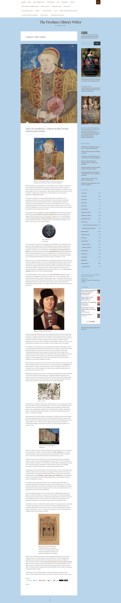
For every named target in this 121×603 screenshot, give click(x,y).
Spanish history (84, 250)
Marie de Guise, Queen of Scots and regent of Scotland (58, 561)
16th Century (84, 193)
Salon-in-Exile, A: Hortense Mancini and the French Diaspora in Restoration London (89, 292)
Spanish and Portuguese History (68, 10)
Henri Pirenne (85, 315)
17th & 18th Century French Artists (89, 225)
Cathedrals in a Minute (86, 215)
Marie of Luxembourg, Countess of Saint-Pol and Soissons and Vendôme (47, 130)
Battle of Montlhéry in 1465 (48, 218)
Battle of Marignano (58, 452)
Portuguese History (85, 234)
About (29, 2)
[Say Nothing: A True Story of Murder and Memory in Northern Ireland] (98, 310)
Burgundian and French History (89, 228)
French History (45, 6)
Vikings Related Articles (57, 15)
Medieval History (57, 6)
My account (67, 6)
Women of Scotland (86, 247)
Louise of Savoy (48, 477)
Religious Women (86, 266)
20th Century (84, 205)
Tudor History (44, 15)
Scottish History (46, 10)
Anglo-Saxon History (39, 2)
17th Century (84, 196)
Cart (58, 2)
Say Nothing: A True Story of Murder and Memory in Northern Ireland (89, 309)
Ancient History (84, 209)
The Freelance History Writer (60, 22)
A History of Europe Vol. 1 (87, 314)
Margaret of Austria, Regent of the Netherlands (50, 475)
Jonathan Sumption (86, 305)
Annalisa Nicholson (86, 294)
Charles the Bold (35, 218)
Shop (56, 10)
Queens (37, 10)
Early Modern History (85, 218)
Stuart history (84, 253)
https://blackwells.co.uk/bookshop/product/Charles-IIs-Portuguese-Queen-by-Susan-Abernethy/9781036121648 (90, 90)
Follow (97, 43)
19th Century (84, 202)
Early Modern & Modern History (30, 6)
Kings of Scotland (86, 244)
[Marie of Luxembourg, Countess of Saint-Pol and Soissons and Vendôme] (49, 83)
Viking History (84, 260)
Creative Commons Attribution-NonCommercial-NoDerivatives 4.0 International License (90, 36)
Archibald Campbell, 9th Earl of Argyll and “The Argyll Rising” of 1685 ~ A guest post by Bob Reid (90, 174)
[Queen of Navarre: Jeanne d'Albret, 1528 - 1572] (98, 300)
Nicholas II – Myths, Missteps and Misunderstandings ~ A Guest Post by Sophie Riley (89, 163)
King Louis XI (54, 212)
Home (24, 2)
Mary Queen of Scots (38, 194)
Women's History (85, 263)
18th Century (84, 199)
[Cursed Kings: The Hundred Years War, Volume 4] (98, 305)
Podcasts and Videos (27, 10)
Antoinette (66, 364)
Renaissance (84, 237)
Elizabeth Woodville (54, 251)
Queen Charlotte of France (56, 274)
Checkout (72, 2)
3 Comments (42, 134)
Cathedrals (64, 2)
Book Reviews (50, 2)
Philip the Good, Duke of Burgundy (45, 214)
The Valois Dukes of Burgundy (30, 15)
